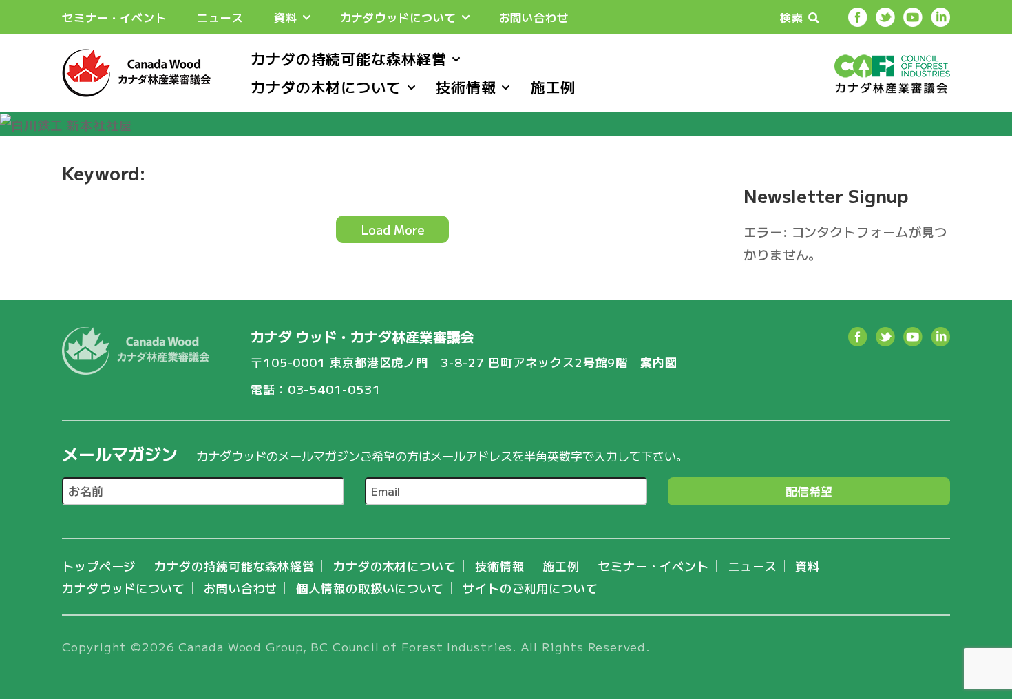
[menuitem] (114, 17)
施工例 (553, 86)
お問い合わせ (534, 17)
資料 (285, 17)
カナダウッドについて (398, 17)
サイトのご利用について (530, 588)
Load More (393, 229)
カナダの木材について (326, 86)
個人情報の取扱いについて (370, 588)
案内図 (658, 362)
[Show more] (307, 17)
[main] (392, 214)
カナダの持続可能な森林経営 (349, 58)
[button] (800, 17)
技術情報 (466, 86)
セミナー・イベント (114, 17)
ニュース (220, 17)
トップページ (99, 566)
